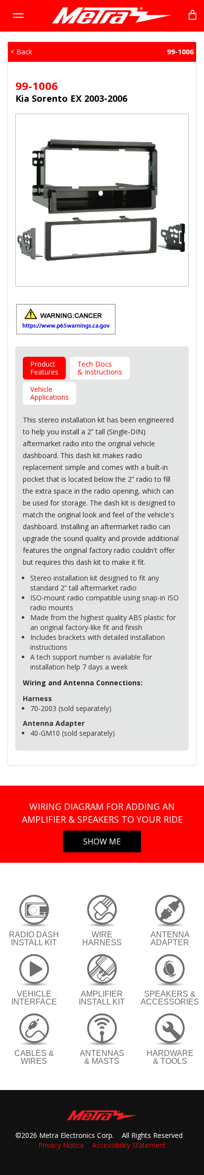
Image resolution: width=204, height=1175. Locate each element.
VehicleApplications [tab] (49, 393)
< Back (21, 51)
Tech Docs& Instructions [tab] (99, 368)
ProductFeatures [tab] (44, 368)
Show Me (102, 841)
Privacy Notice (61, 1145)
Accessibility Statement (129, 1145)
